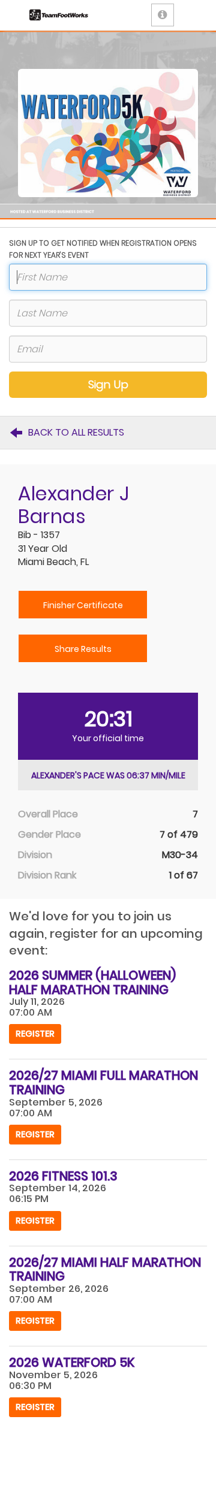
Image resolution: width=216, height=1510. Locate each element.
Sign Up (108, 384)
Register (35, 1034)
